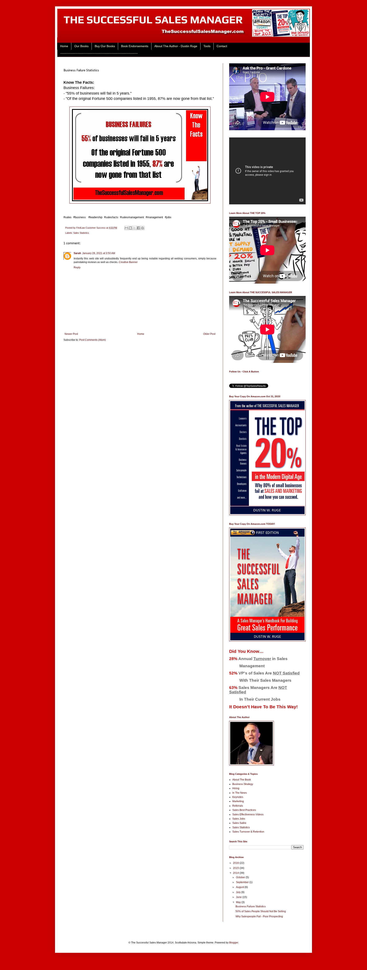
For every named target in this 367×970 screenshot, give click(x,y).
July (238, 892)
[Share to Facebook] (138, 228)
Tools (206, 46)
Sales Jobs (238, 818)
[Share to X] (134, 228)
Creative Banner (128, 262)
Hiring (235, 788)
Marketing (238, 801)
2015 (236, 868)
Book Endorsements (134, 46)
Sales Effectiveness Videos (248, 814)
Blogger (233, 942)
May (238, 902)
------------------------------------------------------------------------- (99, 53)
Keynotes (237, 797)
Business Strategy (242, 784)
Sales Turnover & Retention (248, 831)
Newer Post (71, 333)
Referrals (237, 805)
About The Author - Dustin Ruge (175, 46)
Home (64, 46)
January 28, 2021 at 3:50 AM (98, 253)
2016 (236, 862)
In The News (239, 792)
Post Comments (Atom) (92, 339)
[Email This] (126, 228)
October (241, 877)
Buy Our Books (105, 46)
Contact (222, 46)
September (242, 882)
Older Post (209, 333)
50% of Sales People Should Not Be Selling (261, 911)
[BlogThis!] (130, 228)
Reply (77, 267)
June (239, 897)
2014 (236, 872)
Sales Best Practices (244, 810)
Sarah (77, 253)
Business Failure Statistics (251, 906)
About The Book (241, 779)
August (240, 887)
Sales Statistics (81, 233)
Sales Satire (239, 823)
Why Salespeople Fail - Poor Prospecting (259, 916)
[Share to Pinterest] (142, 228)
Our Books (81, 46)
